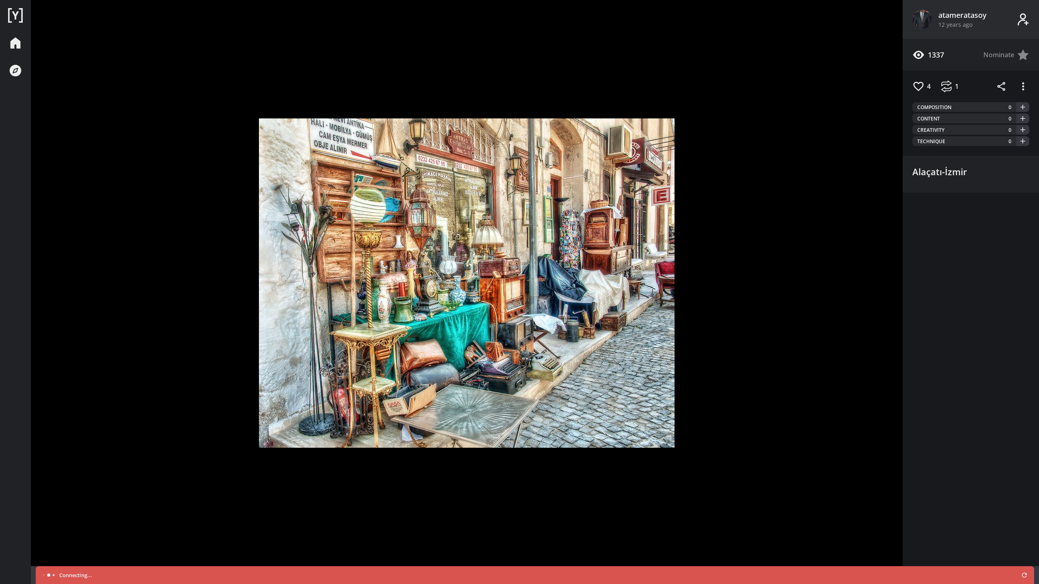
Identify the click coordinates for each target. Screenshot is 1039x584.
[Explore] (15, 70)
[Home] (15, 15)
